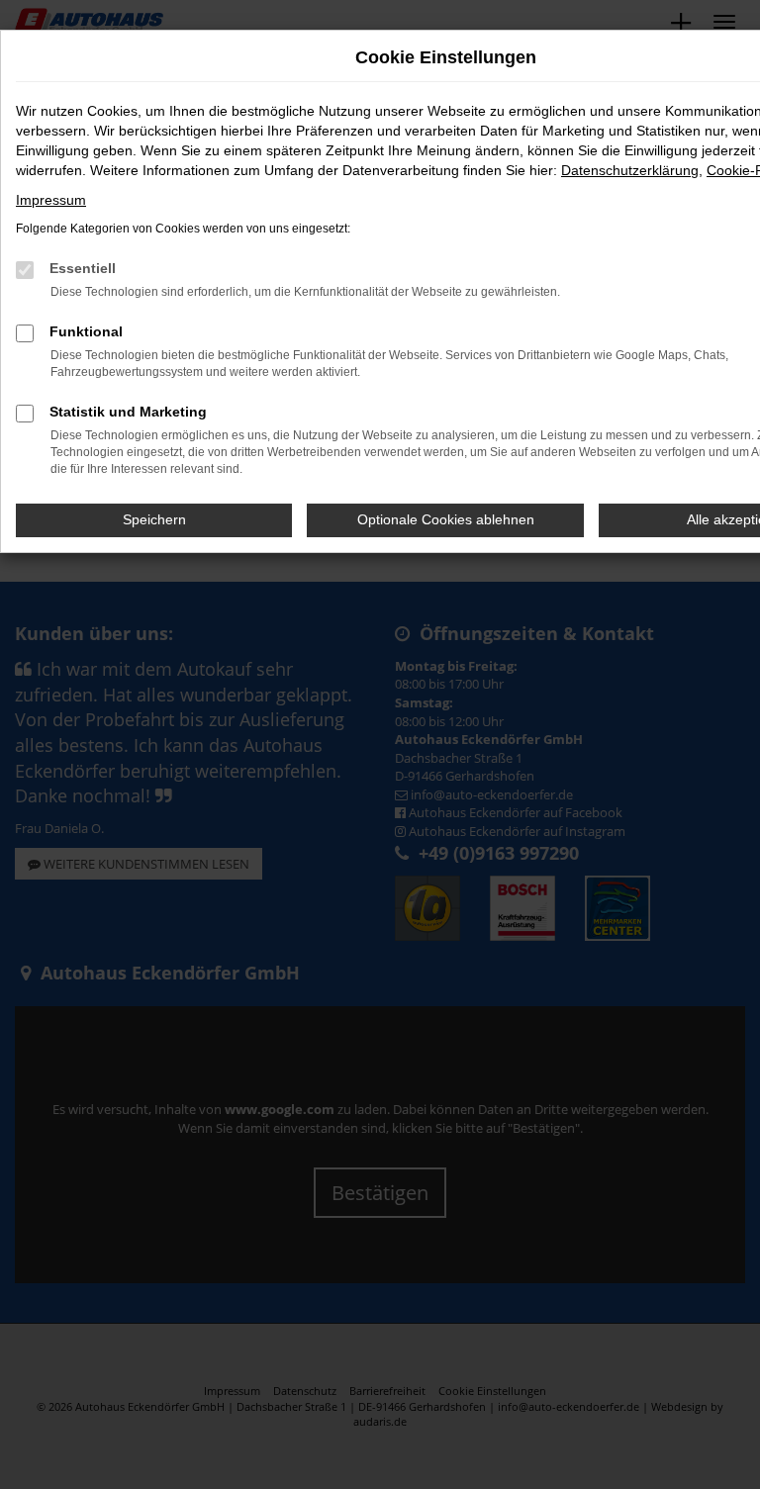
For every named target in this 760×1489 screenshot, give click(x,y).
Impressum (51, 200)
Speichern (154, 519)
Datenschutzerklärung (630, 170)
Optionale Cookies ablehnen (445, 519)
